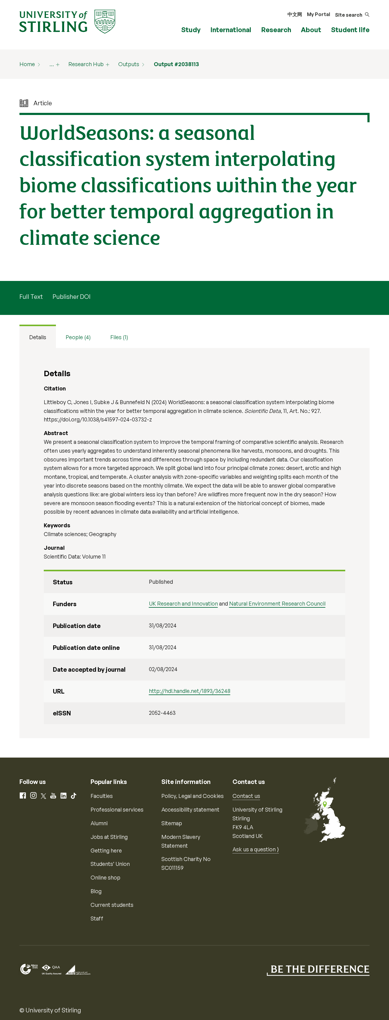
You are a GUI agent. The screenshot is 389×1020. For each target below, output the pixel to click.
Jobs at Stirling (109, 836)
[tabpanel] (194, 543)
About (311, 29)
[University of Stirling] (67, 21)
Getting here (106, 850)
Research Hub (86, 64)
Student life (350, 29)
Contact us (246, 795)
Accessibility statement (190, 809)
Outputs (128, 64)
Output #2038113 (176, 64)
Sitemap (171, 823)
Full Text (31, 296)
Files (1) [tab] (119, 337)
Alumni (99, 823)
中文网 (294, 14)
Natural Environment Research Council (277, 603)
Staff (97, 918)
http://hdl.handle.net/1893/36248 (189, 690)
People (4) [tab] (78, 337)
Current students (112, 904)
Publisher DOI (72, 296)
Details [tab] (37, 337)
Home (27, 64)
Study (191, 29)
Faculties (102, 795)
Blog (96, 891)
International (230, 29)
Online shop (105, 877)
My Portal (318, 14)
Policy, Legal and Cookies (192, 795)
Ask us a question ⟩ (255, 849)
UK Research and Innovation (183, 603)
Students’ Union (110, 863)
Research (276, 29)
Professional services (117, 809)
